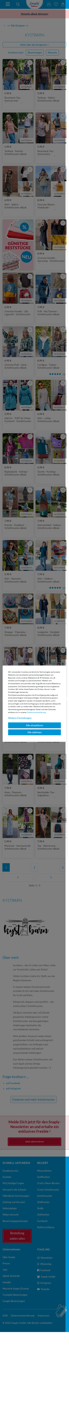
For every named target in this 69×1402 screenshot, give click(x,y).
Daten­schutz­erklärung (36, 712)
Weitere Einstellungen (19, 718)
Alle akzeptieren (34, 725)
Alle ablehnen (34, 732)
